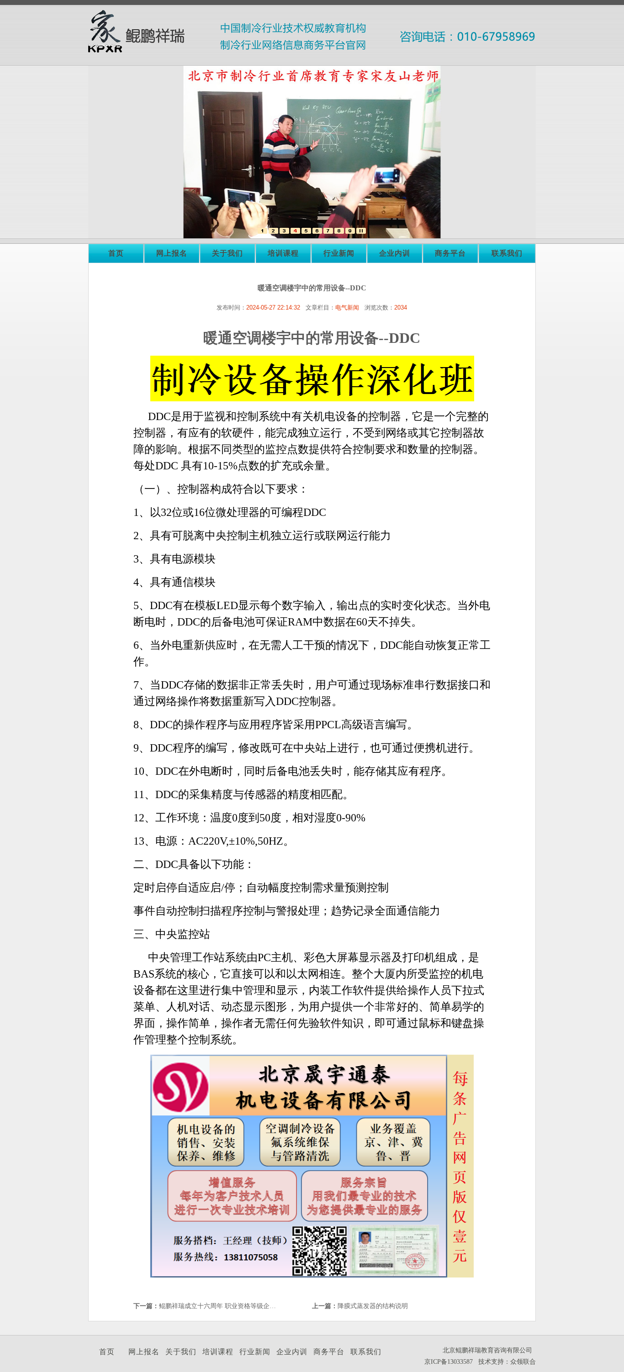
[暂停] (361, 232)
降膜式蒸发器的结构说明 (373, 1306)
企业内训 (394, 253)
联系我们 (507, 253)
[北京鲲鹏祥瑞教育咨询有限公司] (262, 232)
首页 (116, 253)
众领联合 (523, 1361)
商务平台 (450, 253)
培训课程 (283, 253)
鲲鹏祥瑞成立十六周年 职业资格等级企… (217, 1306)
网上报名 (171, 253)
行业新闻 (338, 253)
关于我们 (227, 253)
